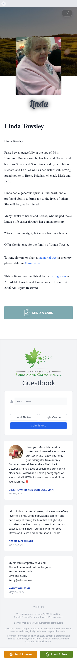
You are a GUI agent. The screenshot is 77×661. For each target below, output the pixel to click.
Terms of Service (48, 617)
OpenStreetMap (42, 622)
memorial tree (47, 257)
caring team (58, 276)
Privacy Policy (28, 617)
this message (39, 638)
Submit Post (38, 425)
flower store (32, 263)
